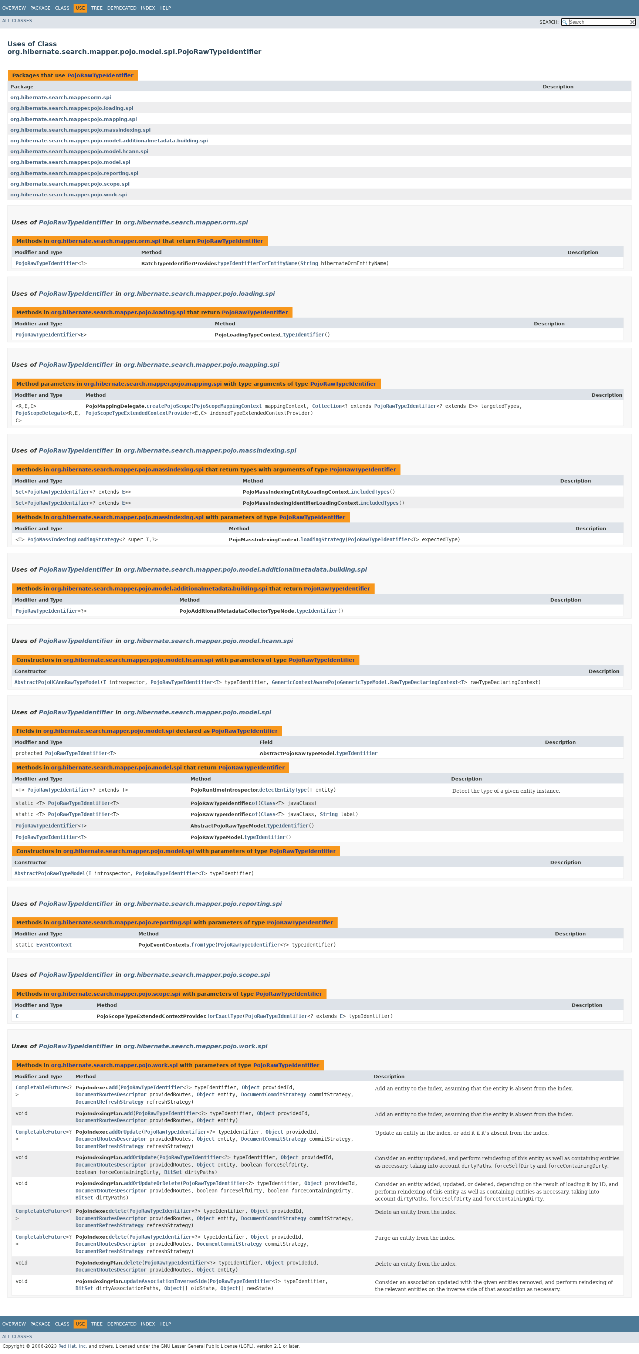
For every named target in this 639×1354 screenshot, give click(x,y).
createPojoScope (168, 406)
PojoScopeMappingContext (228, 406)
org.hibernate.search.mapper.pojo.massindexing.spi (80, 130)
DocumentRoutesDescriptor (110, 1094)
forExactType (224, 1016)
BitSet (173, 1172)
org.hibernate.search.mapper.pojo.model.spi (70, 162)
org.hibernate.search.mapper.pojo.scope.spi (69, 184)
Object (251, 1087)
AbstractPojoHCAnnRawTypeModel (57, 682)
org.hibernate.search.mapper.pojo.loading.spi (71, 108)
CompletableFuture (41, 1087)
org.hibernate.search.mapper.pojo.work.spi (68, 194)
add (113, 1087)
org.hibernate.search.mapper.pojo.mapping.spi (73, 119)
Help (165, 8)
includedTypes (370, 492)
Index (148, 8)
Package (40, 8)
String (309, 263)
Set (20, 492)
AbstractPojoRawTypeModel (49, 873)
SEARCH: (549, 22)
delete (117, 1211)
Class (62, 8)
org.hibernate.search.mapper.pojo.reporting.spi (74, 173)
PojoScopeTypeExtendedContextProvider (138, 413)
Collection (327, 406)
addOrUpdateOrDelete (152, 1183)
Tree (97, 8)
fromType (203, 945)
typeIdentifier (303, 335)
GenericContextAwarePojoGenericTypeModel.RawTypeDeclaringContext (365, 682)
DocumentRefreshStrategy (109, 1102)
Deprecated (121, 8)
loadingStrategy (323, 539)
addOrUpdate (125, 1132)
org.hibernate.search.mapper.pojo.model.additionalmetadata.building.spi (109, 140)
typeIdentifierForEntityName (257, 263)
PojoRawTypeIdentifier (100, 75)
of (255, 803)
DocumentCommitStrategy (273, 1094)
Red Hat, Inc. (72, 1346)
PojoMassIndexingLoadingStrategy (73, 539)
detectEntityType (283, 790)
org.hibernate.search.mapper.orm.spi (60, 97)
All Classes (17, 20)
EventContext (54, 945)
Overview (14, 8)
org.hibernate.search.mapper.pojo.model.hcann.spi (79, 151)
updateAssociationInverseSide (165, 1281)
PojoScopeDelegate (41, 413)
